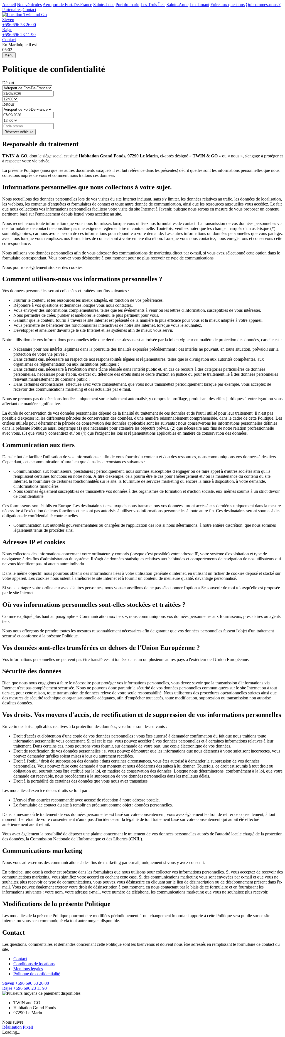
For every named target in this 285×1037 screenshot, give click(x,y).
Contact (29, 9)
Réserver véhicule (18, 132)
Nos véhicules (29, 4)
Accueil (9, 4)
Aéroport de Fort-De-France (67, 4)
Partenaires (11, 9)
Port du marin (127, 4)
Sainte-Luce (103, 4)
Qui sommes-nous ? (263, 4)
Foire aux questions (227, 4)
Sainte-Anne (177, 4)
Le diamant (199, 4)
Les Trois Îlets (153, 4)
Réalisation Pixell (17, 1027)
